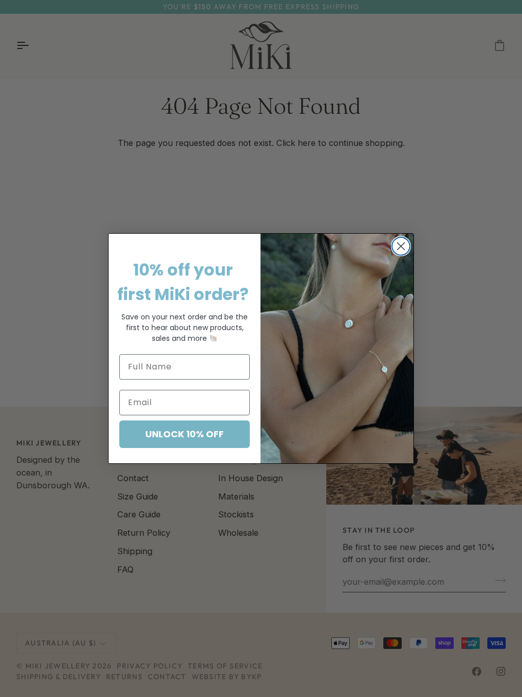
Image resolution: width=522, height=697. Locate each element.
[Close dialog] (401, 246)
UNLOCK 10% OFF (184, 434)
